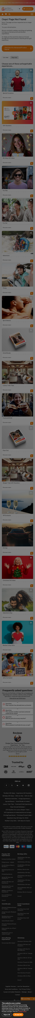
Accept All (18, 1015)
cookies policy (22, 1011)
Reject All (7, 1015)
